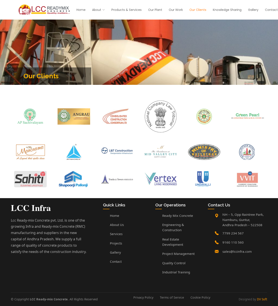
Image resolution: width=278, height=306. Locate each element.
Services (116, 234)
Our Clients (197, 10)
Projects (116, 243)
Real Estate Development (172, 242)
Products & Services (126, 10)
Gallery (253, 10)
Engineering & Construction (173, 227)
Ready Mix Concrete (177, 215)
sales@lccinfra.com (237, 251)
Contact (271, 10)
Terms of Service (172, 297)
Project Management (178, 253)
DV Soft (262, 299)
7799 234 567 (233, 233)
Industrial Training (176, 272)
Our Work (176, 10)
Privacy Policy (143, 297)
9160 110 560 (233, 242)
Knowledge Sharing (227, 10)
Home (81, 10)
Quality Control (173, 263)
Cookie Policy (200, 297)
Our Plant (155, 10)
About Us (117, 224)
